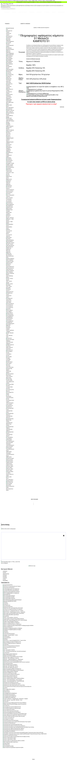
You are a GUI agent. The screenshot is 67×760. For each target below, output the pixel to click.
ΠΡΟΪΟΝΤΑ (31, 12)
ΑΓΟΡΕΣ (54, 12)
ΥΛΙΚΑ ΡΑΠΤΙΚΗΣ (23, 12)
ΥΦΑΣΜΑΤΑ (7, 12)
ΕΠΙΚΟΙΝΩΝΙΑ (61, 12)
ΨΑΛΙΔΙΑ (14, 12)
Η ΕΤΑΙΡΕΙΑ (46, 12)
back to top (62, 106)
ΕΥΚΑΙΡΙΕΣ (39, 12)
